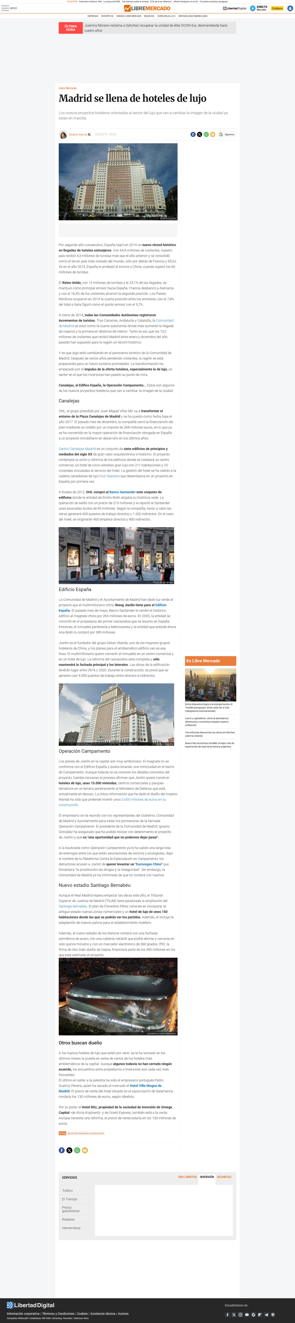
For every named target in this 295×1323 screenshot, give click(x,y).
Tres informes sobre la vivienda (135, 2)
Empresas (93, 16)
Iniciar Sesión (290, 8)
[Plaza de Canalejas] (116, 555)
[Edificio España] (116, 714)
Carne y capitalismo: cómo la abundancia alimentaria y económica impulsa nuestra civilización (206, 722)
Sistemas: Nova (81, 1318)
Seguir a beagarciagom (89, 134)
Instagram (240, 1314)
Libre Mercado (68, 88)
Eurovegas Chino (148, 864)
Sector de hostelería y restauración (86, 1133)
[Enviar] (206, 134)
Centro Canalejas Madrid (77, 449)
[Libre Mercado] (147, 8)
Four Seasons (109, 476)
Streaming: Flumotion (62, 1318)
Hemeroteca (71, 1228)
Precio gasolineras (71, 1209)
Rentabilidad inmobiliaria (193, 16)
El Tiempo (69, 1199)
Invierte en (107, 16)
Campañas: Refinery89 (17, 1318)
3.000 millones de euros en (142, 799)
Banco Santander (122, 492)
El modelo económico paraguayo (214, 2)
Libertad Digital (116, 1305)
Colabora (277, 8)
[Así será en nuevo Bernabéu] (118, 996)
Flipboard (259, 1314)
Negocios (149, 16)
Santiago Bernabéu (73, 906)
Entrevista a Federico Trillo (90, 2)
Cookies (82, 1314)
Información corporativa (23, 1314)
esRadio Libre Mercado (128, 16)
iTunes (272, 1314)
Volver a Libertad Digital (234, 8)
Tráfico (67, 1191)
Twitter (233, 1314)
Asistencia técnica (102, 1314)
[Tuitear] (199, 134)
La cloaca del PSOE (112, 2)
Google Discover (253, 1314)
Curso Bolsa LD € (166, 16)
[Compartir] (193, 134)
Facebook (227, 1314)
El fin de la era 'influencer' (161, 2)
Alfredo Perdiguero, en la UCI (186, 2)
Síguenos (229, 134)
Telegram (266, 1314)
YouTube (246, 1314)
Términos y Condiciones (58, 1314)
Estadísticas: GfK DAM (40, 1318)
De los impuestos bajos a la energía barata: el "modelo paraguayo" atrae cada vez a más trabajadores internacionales (208, 708)
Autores (123, 1314)
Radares (68, 1219)
